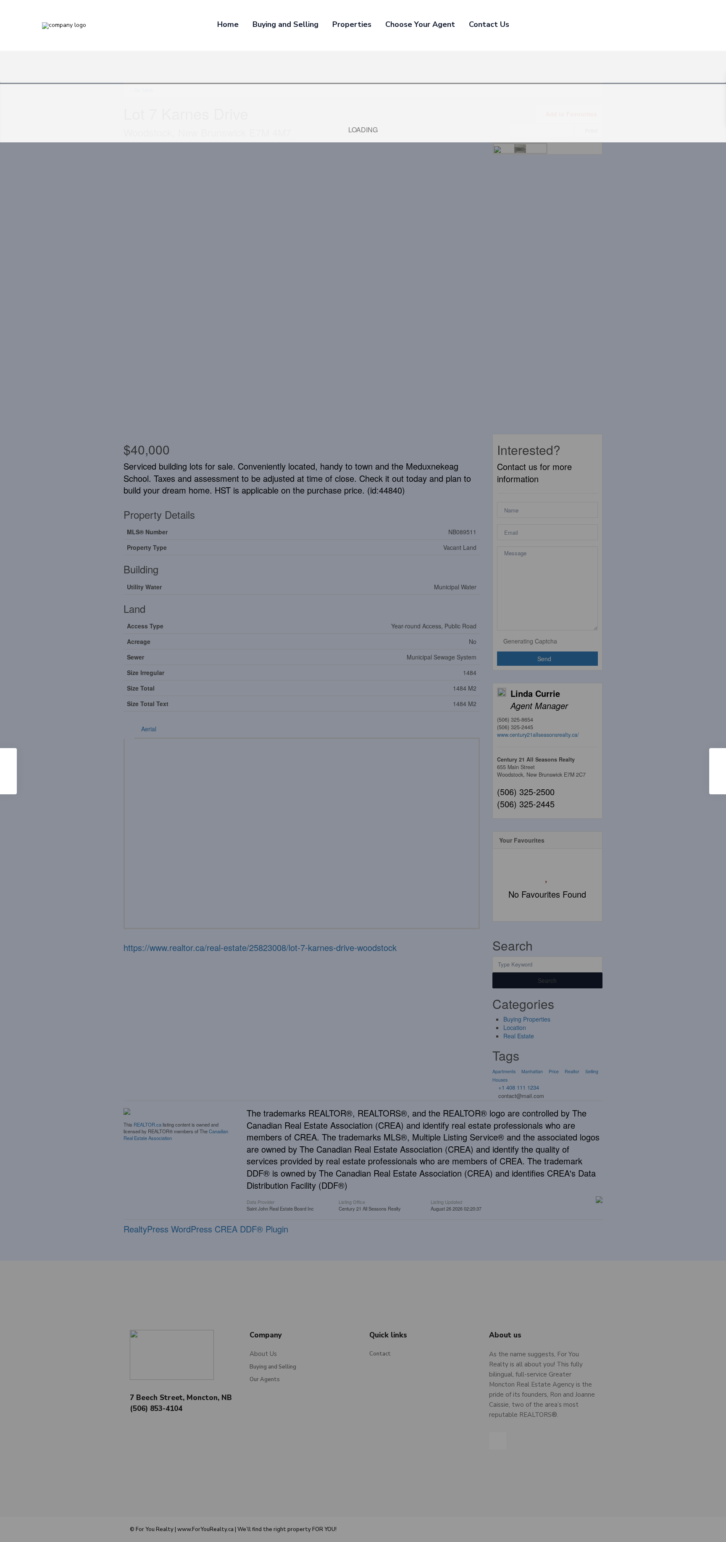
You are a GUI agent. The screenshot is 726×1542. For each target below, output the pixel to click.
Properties (351, 24)
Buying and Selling (285, 24)
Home (228, 24)
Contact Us (489, 24)
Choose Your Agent (420, 24)
